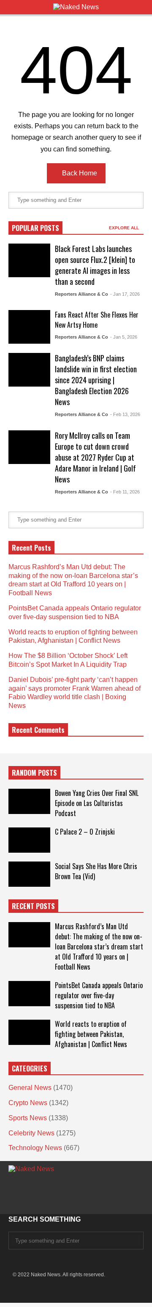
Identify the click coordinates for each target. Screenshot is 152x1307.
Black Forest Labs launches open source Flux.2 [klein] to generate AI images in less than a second (95, 265)
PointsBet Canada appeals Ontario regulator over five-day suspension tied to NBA (99, 995)
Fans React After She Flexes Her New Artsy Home (96, 320)
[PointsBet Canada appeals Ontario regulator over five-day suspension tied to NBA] (29, 993)
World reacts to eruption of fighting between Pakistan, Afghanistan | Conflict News (91, 1034)
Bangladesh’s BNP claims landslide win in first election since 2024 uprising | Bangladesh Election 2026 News (96, 380)
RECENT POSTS (33, 906)
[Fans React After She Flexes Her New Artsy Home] (29, 327)
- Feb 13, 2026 (125, 414)
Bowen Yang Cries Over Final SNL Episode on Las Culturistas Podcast (96, 803)
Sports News (27, 1117)
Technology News (35, 1147)
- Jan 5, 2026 (123, 336)
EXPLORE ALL (124, 227)
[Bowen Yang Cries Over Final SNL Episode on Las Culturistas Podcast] (29, 801)
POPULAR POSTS (35, 228)
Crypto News (27, 1102)
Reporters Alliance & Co (81, 294)
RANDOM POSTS (34, 773)
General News (30, 1087)
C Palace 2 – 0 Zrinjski (85, 832)
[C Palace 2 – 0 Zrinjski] (29, 840)
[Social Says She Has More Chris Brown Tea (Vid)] (29, 874)
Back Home (78, 173)
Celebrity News (31, 1133)
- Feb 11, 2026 (125, 491)
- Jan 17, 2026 (125, 294)
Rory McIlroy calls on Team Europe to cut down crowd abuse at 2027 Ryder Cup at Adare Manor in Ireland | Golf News (95, 457)
